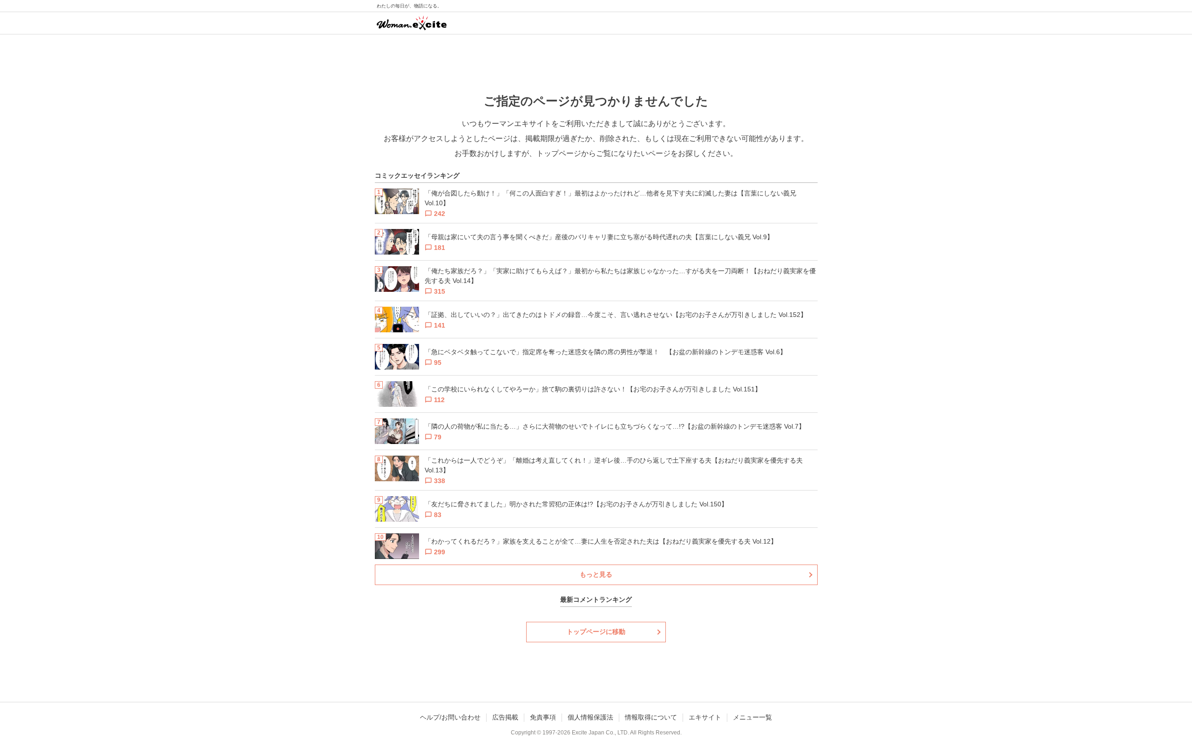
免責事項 (543, 717)
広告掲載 (505, 717)
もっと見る (596, 574)
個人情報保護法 (590, 717)
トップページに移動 (596, 631)
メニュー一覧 (752, 717)
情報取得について (651, 717)
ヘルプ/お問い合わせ (450, 717)
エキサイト (705, 717)
